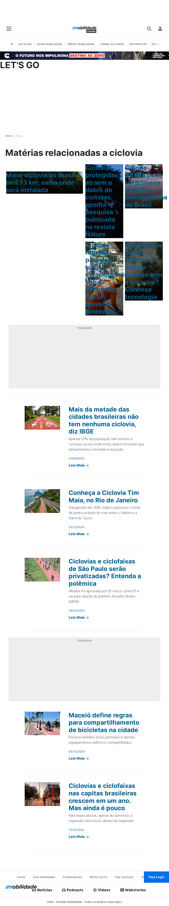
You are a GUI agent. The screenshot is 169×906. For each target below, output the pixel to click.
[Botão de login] (160, 29)
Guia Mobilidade (44, 877)
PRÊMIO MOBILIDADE (81, 44)
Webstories (135, 890)
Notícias (44, 890)
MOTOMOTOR (138, 44)
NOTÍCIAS (25, 44)
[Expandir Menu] (9, 29)
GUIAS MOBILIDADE (49, 44)
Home (8, 135)
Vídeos (103, 890)
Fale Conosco (124, 877)
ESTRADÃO (159, 44)
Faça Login (156, 877)
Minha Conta (98, 877)
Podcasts (74, 890)
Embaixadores (72, 877)
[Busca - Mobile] (149, 29)
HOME (9, 44)
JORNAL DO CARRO (112, 44)
